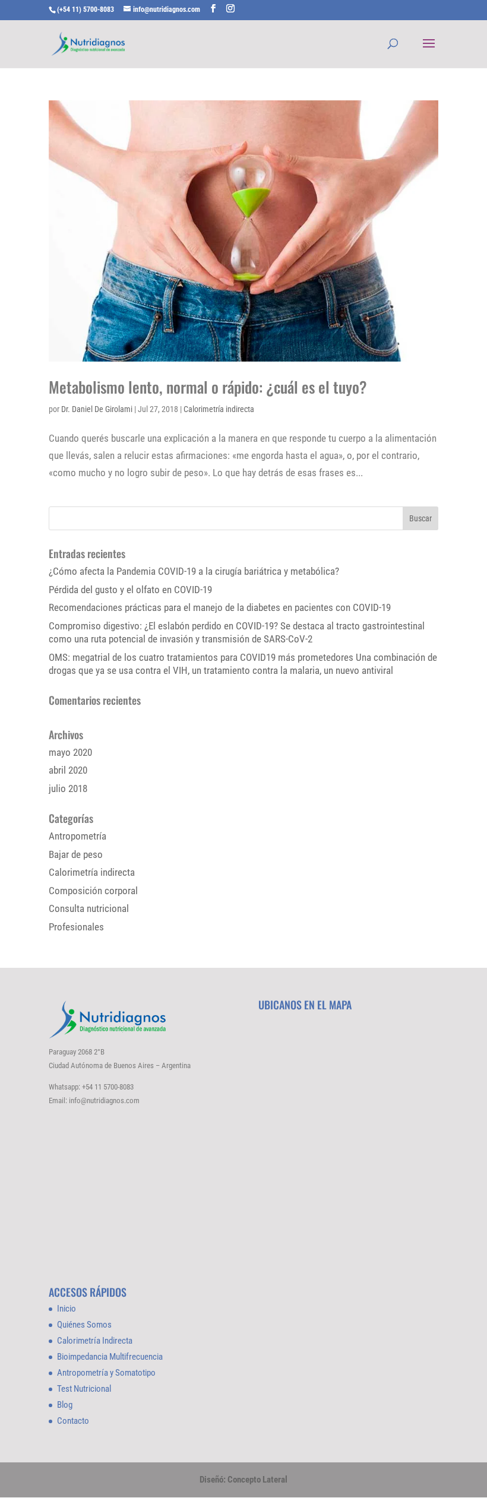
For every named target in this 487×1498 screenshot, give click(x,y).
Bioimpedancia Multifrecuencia (110, 1356)
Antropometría (77, 836)
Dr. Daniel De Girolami (96, 409)
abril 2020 (68, 770)
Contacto (73, 1420)
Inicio (66, 1308)
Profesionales (76, 927)
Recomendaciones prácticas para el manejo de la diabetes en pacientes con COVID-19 (220, 607)
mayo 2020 (70, 752)
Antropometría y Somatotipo (106, 1372)
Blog (64, 1404)
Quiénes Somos (84, 1324)
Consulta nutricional (89, 908)
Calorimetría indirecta (219, 409)
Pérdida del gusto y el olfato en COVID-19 (130, 590)
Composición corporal (93, 891)
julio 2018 (68, 788)
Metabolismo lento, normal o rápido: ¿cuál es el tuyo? (208, 386)
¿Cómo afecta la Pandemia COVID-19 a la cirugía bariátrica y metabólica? (194, 571)
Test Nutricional (84, 1388)
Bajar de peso (76, 854)
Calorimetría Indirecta (94, 1340)
